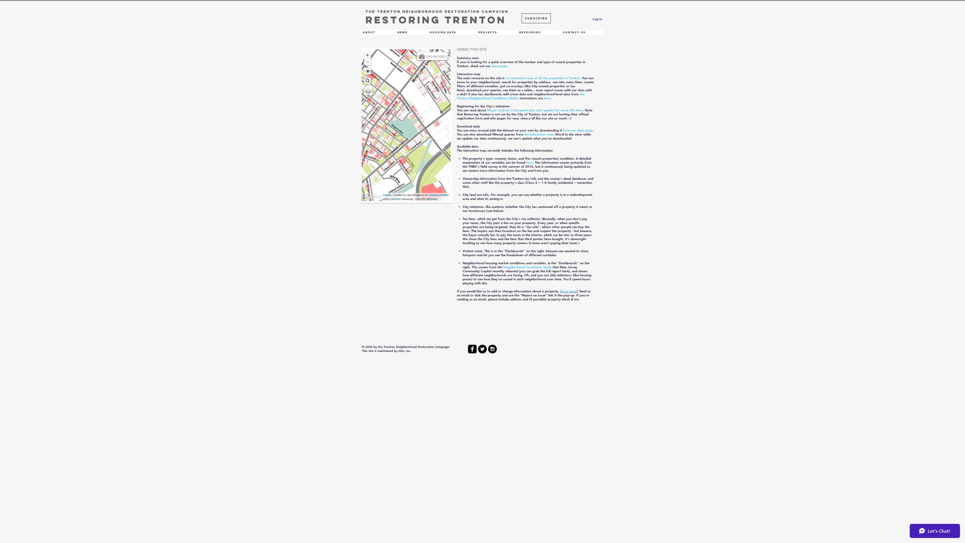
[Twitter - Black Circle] (482, 349)
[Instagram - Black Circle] (492, 349)
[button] (376, 32)
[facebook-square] (472, 349)
